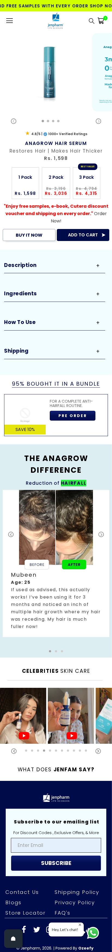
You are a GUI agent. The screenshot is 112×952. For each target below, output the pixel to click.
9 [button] (74, 750)
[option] (51, 72)
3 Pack (86, 177)
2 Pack (56, 177)
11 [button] (86, 750)
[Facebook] (24, 930)
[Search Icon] (91, 21)
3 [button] (53, 121)
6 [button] (56, 750)
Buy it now (29, 235)
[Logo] (55, 20)
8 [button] (68, 750)
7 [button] (62, 750)
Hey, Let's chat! (65, 929)
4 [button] (58, 121)
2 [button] (48, 121)
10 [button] (80, 750)
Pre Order (72, 415)
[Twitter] (37, 930)
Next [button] (98, 751)
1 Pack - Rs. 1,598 (31, 945)
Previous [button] (14, 751)
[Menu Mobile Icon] (9, 20)
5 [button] (50, 750)
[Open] (13, 938)
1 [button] (43, 121)
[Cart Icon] (101, 20)
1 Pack (25, 177)
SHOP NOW (98, 6)
